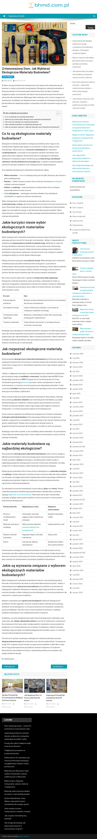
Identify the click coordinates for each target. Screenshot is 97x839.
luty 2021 (76, 535)
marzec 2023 (77, 424)
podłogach (58, 181)
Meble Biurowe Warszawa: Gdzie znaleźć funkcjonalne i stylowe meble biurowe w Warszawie (16, 774)
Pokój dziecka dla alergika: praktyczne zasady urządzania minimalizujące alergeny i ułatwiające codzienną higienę (83, 47)
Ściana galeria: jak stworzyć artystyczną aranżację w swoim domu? (82, 148)
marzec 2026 (77, 367)
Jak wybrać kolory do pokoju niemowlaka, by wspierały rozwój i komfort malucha (83, 74)
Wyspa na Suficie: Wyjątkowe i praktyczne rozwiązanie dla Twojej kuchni (83, 138)
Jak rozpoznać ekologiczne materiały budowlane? (21, 122)
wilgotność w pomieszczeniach (20, 495)
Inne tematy (77, 212)
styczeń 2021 (78, 539)
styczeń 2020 (78, 592)
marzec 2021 (77, 531)
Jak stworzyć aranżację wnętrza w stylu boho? (83, 252)
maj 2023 (76, 420)
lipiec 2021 (76, 513)
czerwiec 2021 (78, 517)
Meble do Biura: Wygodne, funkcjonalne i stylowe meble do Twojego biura (16, 784)
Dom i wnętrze (8, 77)
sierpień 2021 (78, 508)
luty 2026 (76, 371)
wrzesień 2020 (78, 557)
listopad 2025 (78, 385)
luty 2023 (76, 429)
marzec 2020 (77, 584)
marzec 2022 (77, 477)
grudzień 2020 (78, 544)
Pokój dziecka (78, 225)
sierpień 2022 (78, 455)
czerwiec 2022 (78, 464)
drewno (26, 382)
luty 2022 (76, 482)
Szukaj (72, 23)
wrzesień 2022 (78, 451)
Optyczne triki (78, 221)
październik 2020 (79, 553)
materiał (22, 175)
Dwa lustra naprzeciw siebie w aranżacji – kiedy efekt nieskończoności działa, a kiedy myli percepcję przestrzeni (84, 88)
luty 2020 (76, 588)
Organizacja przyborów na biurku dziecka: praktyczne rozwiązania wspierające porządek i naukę (16, 736)
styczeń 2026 (78, 376)
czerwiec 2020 (78, 570)
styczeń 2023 (78, 433)
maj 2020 (76, 575)
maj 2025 (76, 398)
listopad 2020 (78, 548)
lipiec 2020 (76, 566)
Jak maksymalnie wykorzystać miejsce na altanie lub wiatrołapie (81, 158)
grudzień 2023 (78, 416)
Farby (6, 193)
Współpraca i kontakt (16, 16)
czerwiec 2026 (78, 354)
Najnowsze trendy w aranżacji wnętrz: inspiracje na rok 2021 (83, 312)
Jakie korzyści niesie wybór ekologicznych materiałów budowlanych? (28, 119)
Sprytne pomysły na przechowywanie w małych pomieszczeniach (12, 697)
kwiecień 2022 (78, 473)
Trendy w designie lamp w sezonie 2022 (82, 271)
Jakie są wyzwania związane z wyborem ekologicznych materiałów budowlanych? (32, 127)
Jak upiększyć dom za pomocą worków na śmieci (33, 697)
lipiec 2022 (76, 460)
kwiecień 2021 (78, 526)
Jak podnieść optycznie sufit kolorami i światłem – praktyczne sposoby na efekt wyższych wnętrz (83, 103)
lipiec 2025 (76, 394)
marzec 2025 (77, 402)
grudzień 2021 (78, 491)
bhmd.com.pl (20, 81)
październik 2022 (79, 447)
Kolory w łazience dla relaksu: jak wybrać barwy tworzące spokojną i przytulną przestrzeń (83, 62)
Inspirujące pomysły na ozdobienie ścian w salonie (55, 697)
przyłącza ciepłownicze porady (81, 231)
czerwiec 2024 (78, 407)
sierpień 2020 (78, 562)
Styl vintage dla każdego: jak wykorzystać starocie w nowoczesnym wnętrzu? (82, 168)
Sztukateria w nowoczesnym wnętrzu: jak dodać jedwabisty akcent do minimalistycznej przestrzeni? (60, 667)
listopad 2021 (78, 495)
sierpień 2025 (78, 389)
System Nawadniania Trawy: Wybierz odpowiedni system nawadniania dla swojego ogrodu (16, 801)
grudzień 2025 (78, 380)
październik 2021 (79, 500)
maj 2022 (76, 469)
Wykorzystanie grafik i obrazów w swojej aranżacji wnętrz (83, 331)
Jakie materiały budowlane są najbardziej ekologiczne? (23, 124)
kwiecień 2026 (78, 362)
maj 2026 (76, 358)
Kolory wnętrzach (79, 216)
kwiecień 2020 (78, 579)
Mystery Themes (23, 836)
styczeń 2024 (78, 411)
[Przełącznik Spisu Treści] (57, 114)
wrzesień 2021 (78, 504)
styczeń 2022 (78, 486)
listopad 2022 (78, 442)
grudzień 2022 (78, 438)
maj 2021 (76, 522)
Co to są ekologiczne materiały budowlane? (19, 117)
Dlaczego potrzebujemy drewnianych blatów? (11, 667)
